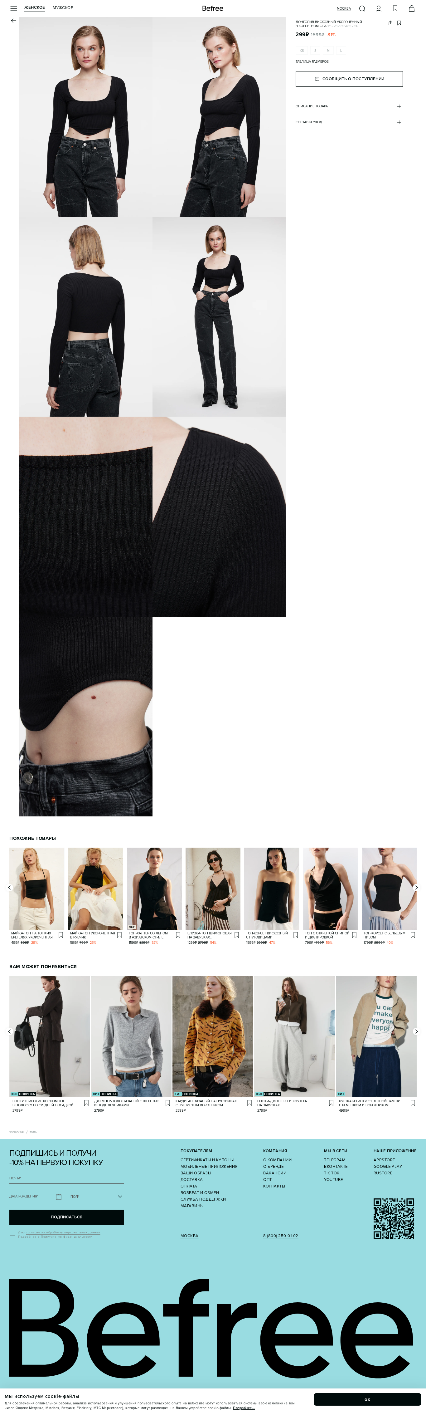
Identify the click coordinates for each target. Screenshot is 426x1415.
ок (368, 1399)
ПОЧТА (15, 1178)
